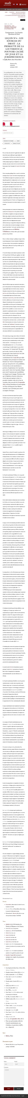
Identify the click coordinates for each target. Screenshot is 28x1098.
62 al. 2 (11, 669)
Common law (11, 211)
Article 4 (8, 933)
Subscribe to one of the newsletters (14, 9)
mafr (8, 3)
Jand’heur (5, 293)
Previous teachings (20, 12)
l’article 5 (11, 175)
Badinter (13, 324)
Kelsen (7, 1036)
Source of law (16, 143)
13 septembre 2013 (15, 1018)
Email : (16, 1061)
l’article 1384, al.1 (11, 297)
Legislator (7, 143)
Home (6, 12)
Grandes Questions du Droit (18, 13)
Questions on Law (8, 132)
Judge (18, 140)
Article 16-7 (8, 937)
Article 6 (8, 924)
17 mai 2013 (16, 357)
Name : (5, 1061)
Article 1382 (8, 939)
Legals (22, 1095)
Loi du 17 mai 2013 (11, 955)
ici (13, 1027)
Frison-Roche (8, 904)
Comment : (6, 1067)
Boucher (14, 913)
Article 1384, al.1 (9, 941)
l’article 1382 (18, 166)
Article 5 (7, 935)
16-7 (18, 353)
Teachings (11, 12)
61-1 (10, 667)
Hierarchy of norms (8, 140)
